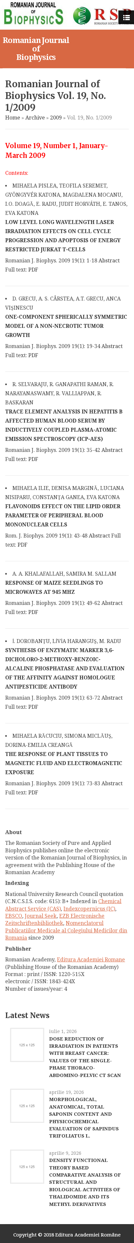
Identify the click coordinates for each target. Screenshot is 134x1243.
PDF (33, 270)
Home (12, 118)
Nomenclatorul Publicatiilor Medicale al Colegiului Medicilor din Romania (66, 930)
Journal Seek (41, 916)
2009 (56, 118)
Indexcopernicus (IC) (89, 909)
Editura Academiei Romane (91, 960)
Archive (35, 118)
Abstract (109, 261)
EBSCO (13, 916)
